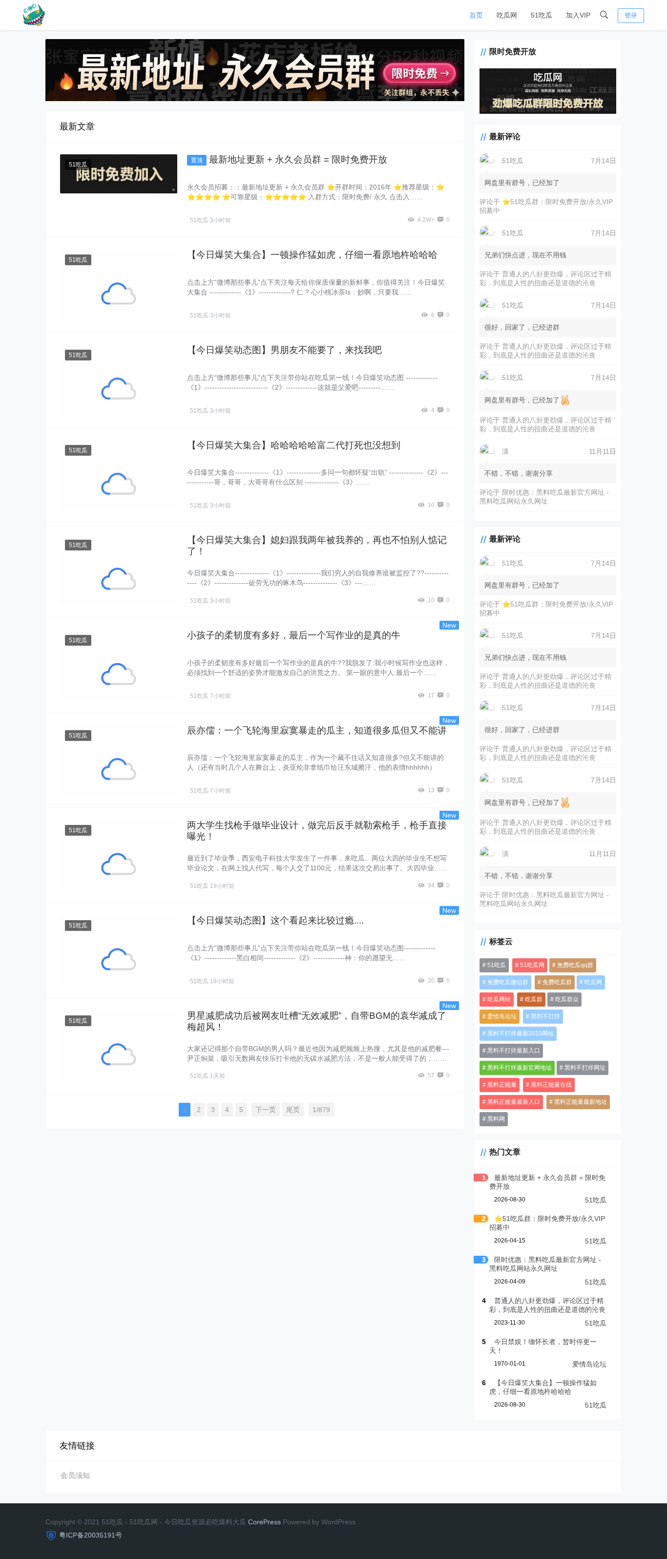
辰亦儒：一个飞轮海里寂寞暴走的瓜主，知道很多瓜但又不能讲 (317, 730)
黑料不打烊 (545, 1016)
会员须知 (75, 1475)
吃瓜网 (507, 15)
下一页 (265, 1110)
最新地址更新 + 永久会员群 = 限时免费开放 (298, 159)
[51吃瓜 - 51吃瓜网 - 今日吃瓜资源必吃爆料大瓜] (33, 14)
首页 (476, 15)
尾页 (293, 1110)
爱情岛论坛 (502, 1016)
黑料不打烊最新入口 (513, 1050)
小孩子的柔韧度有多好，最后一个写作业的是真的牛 (293, 635)
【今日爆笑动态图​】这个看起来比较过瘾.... (275, 920)
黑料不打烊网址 (584, 1067)
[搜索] (604, 15)
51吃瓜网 (532, 965)
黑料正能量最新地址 (580, 1101)
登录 (631, 15)
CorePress (264, 1522)
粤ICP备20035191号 (90, 1535)
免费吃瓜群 (557, 982)
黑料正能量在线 (551, 1084)
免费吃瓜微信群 (507, 982)
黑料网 (496, 1119)
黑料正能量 (502, 1084)
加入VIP (578, 15)
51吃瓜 (541, 15)
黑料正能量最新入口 (513, 1101)
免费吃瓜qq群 (575, 965)
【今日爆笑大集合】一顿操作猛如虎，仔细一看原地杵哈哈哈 (312, 255)
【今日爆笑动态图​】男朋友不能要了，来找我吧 (284, 350)
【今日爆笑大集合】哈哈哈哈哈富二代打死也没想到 (293, 445)
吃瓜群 (533, 999)
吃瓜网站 (499, 999)
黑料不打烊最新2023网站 (520, 1033)
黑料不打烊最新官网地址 (519, 1067)
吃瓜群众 (567, 999)
